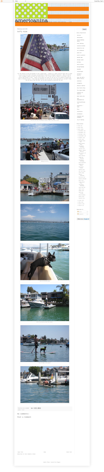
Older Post (69, 452)
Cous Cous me (82, 187)
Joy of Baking (80, 119)
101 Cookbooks (80, 50)
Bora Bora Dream (81, 167)
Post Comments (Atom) (30, 454)
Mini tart (81, 180)
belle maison (80, 64)
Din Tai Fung (82, 171)
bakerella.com (80, 48)
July (80, 139)
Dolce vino (81, 196)
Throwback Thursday (81, 147)
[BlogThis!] (36, 408)
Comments (80, 214)
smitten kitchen (81, 45)
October (81, 134)
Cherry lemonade (81, 175)
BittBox (79, 62)
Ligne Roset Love (82, 183)
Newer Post (20, 452)
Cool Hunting (80, 43)
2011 (79, 129)
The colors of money (82, 154)
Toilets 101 (82, 148)
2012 (79, 127)
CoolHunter (79, 113)
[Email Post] (32, 408)
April (80, 203)
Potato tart (82, 169)
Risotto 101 (82, 198)
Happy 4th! (81, 190)
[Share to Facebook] (38, 408)
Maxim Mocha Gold (82, 144)
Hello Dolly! (82, 155)
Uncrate (79, 35)
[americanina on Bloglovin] (83, 219)
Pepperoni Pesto (81, 165)
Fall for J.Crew (81, 193)
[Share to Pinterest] (40, 408)
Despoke (79, 69)
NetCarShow (79, 37)
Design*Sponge (80, 66)
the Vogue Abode (81, 90)
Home (45, 452)
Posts (80, 211)
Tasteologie (80, 71)
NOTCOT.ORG (79, 57)
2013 (79, 125)
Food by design (82, 178)
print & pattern (81, 55)
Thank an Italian (81, 158)
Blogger (58, 462)
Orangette (79, 83)
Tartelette (79, 111)
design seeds (80, 59)
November (81, 132)
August (81, 137)
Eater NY (79, 52)
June (80, 200)
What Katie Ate (81, 96)
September (81, 135)
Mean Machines (82, 162)
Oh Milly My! (82, 177)
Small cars (81, 189)
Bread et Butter (81, 85)
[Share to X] (37, 408)
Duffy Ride (81, 172)
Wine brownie (82, 194)
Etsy (78, 109)
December (81, 130)
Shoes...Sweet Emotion (82, 151)
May (80, 202)
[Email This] (34, 408)
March (80, 205)
